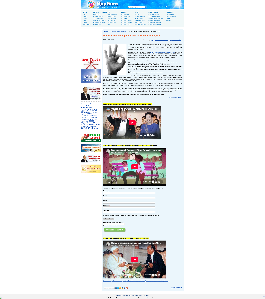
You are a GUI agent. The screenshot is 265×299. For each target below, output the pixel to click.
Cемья (85, 18)
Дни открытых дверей (154, 16)
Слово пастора (111, 20)
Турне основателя (98, 18)
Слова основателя (98, 16)
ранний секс (96, 124)
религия (83, 126)
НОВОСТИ (123, 12)
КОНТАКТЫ (169, 12)
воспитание (85, 116)
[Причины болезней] (91, 141)
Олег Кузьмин (86, 106)
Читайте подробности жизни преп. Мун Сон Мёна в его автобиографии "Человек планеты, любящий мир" (135, 281)
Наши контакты (170, 14)
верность (83, 114)
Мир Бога (137, 14)
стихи (90, 128)
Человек (85, 16)
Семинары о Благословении (155, 18)
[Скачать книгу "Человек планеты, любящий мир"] (91, 99)
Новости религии (124, 14)
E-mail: (105, 196)
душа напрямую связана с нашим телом (162, 52)
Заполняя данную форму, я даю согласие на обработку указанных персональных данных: (131, 215)
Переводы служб (111, 22)
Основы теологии (111, 16)
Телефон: (106, 210)
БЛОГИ (137, 12)
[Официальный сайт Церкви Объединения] (91, 172)
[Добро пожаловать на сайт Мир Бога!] (91, 68)
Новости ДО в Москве (126, 20)
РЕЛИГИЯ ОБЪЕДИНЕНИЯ (101, 12)
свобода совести (91, 126)
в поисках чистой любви (89, 116)
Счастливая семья (140, 20)
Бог (84, 14)
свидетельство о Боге (175, 40)
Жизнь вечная (86, 24)
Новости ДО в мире (125, 24)
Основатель (96, 14)
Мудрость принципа (140, 16)
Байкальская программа (154, 24)
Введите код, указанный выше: (113, 222)
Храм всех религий (112, 14)
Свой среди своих (139, 22)
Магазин (168, 20)
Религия (85, 22)
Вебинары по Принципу (154, 22)
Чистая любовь (139, 18)
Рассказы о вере (111, 18)
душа (152, 40)
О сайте (168, 18)
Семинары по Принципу (154, 20)
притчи (91, 124)
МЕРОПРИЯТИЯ (153, 12)
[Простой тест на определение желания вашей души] (114, 74)
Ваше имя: (107, 191)
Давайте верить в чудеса (118, 31)
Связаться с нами (171, 16)
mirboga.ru (148, 297)
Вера (84, 20)
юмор (96, 128)
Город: (105, 200)
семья (84, 128)
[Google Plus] (127, 288)
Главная (106, 31)
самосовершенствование (161, 40)
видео (89, 114)
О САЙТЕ (146, 295)
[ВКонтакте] (116, 288)
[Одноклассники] (120, 288)
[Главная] (102, 4)
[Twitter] (118, 288)
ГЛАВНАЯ (119, 295)
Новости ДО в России (126, 22)
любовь (90, 121)
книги (88, 119)
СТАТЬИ (85, 12)
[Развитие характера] (91, 151)
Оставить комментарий (175, 97)
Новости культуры (125, 16)
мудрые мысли (88, 123)
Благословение (97, 24)
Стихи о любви (92, 112)
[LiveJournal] (125, 288)
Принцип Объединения (99, 22)
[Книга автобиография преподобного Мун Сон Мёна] (91, 162)
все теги (98, 130)
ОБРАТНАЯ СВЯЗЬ (136, 295)
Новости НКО (123, 18)
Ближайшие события (153, 14)
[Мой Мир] (122, 288)
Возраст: (106, 205)
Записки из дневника (140, 24)
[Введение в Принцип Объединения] (91, 83)
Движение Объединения (99, 20)
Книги (108, 24)
